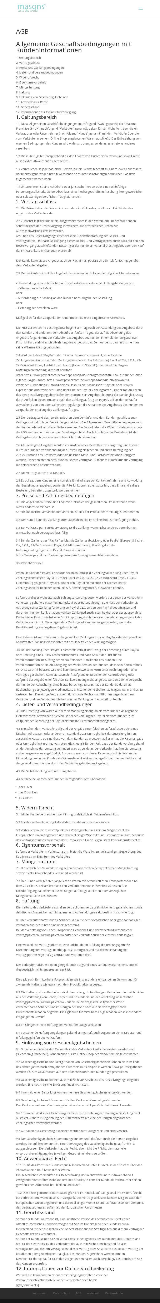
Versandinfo (114, 1293)
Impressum (40, 1293)
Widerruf (93, 1293)
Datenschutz (61, 1293)
